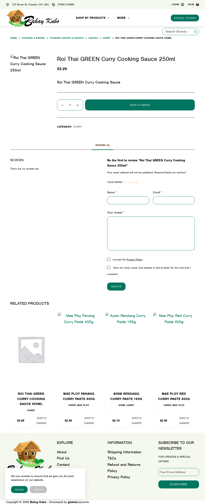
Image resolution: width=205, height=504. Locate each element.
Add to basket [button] (41, 420)
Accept (19, 489)
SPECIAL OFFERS (185, 18)
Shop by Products (91, 18)
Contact (63, 464)
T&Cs (112, 458)
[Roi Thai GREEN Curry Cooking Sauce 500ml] (31, 349)
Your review (115, 212)
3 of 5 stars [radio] (131, 182)
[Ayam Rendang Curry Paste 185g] (126, 349)
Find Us (63, 458)
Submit (116, 286)
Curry (77, 126)
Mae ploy (83, 405)
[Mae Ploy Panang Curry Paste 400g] (78, 349)
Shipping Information (124, 452)
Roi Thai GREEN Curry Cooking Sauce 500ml (31, 399)
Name (112, 192)
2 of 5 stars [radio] (129, 182)
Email (157, 192)
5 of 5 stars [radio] (136, 182)
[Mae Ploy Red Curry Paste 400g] (174, 349)
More (121, 18)
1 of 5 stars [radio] (126, 182)
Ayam (122, 405)
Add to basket (140, 105)
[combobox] (177, 31)
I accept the (127, 259)
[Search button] (195, 31)
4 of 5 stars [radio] (134, 182)
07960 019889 (66, 4)
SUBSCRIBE (178, 484)
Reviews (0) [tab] (102, 145)
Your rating (115, 182)
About (61, 452)
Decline (38, 489)
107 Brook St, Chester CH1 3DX (30, 4)
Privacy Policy (135, 259)
